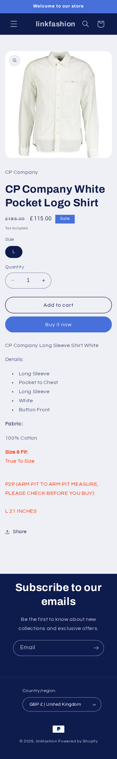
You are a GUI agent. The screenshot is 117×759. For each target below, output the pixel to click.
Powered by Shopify (78, 741)
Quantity (14, 267)
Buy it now (58, 324)
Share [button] (20, 531)
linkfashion (46, 741)
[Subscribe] (96, 648)
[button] (13, 24)
